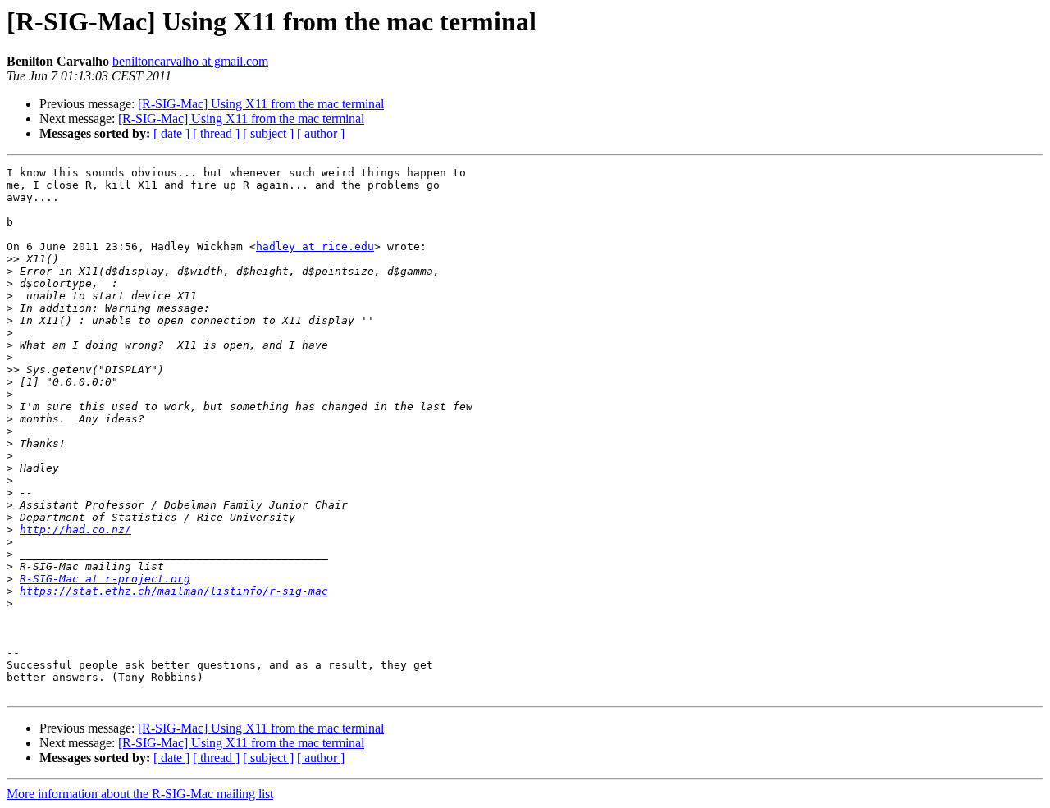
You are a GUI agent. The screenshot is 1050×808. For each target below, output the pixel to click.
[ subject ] (268, 133)
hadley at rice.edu (315, 246)
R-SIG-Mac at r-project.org (105, 579)
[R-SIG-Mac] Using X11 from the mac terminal (261, 104)
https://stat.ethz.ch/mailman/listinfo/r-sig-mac (174, 591)
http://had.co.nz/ (75, 529)
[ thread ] (216, 133)
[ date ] (171, 133)
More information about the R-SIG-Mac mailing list (140, 794)
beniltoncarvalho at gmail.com (190, 61)
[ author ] (321, 133)
